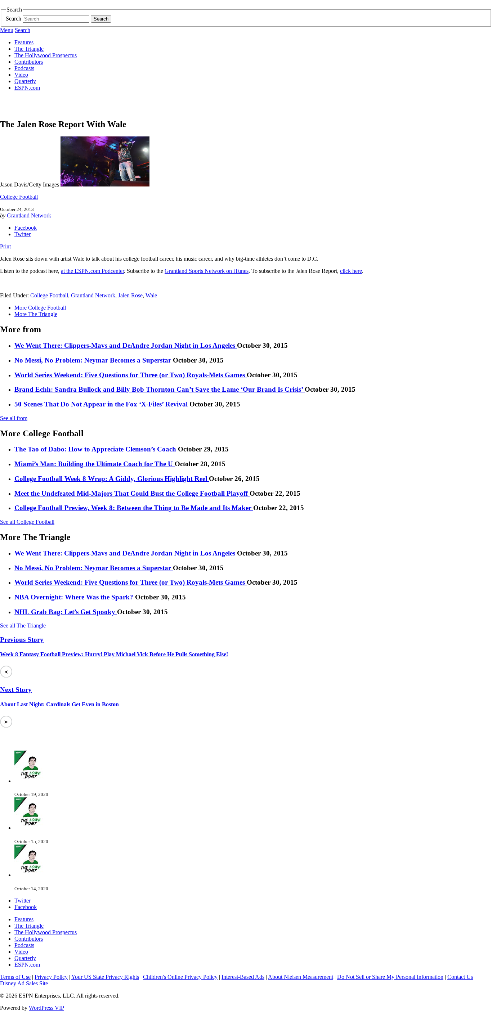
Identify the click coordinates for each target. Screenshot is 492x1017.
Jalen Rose (130, 295)
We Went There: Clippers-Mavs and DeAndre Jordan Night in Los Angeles (125, 345)
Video (21, 75)
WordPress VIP (46, 1008)
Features (23, 42)
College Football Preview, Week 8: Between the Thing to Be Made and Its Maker (133, 508)
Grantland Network (29, 215)
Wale (151, 295)
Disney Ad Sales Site (24, 983)
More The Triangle (35, 314)
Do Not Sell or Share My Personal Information (390, 977)
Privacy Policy (51, 977)
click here (351, 271)
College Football (19, 197)
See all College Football (27, 522)
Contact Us (460, 977)
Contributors (28, 62)
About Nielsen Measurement (300, 977)
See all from (13, 418)
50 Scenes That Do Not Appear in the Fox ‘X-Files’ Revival (101, 404)
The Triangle (29, 49)
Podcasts (24, 68)
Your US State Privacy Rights (105, 977)
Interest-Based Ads (243, 977)
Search (13, 18)
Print (5, 246)
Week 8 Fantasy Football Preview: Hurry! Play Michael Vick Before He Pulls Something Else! (114, 654)
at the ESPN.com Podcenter (92, 271)
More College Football (40, 308)
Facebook (25, 228)
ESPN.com (27, 88)
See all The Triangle (23, 625)
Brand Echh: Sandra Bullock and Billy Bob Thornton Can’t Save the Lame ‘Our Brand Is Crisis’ (159, 389)
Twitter (22, 234)
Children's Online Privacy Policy (180, 977)
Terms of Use (15, 977)
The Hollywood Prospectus (45, 55)
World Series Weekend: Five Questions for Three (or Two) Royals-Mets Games (130, 375)
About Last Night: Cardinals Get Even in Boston (59, 704)
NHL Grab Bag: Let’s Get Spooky (65, 612)
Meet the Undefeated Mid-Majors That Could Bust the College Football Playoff (132, 493)
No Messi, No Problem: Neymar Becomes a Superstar (93, 360)
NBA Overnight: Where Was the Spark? (74, 597)
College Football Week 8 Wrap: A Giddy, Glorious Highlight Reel (111, 478)
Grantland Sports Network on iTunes (207, 271)
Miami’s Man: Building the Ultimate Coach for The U (94, 464)
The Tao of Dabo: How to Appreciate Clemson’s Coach (96, 449)
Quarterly (25, 81)
